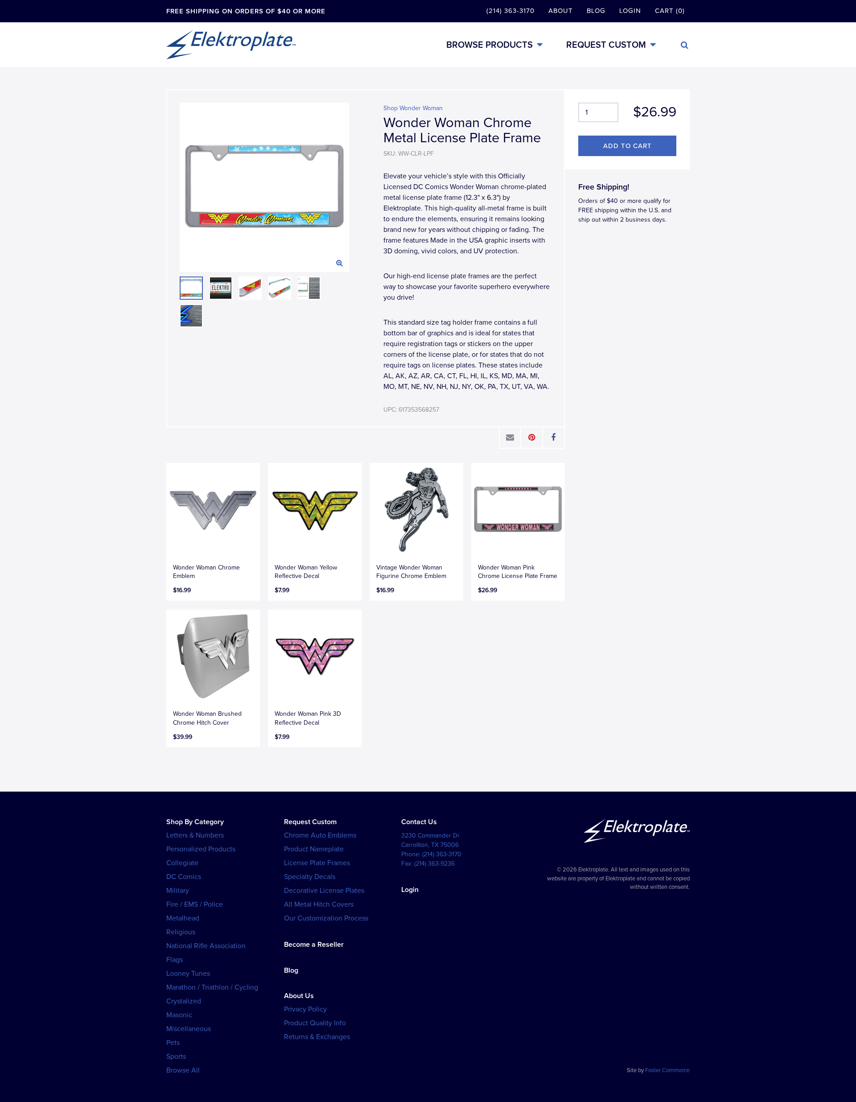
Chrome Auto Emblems (320, 835)
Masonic (179, 1015)
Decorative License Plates (324, 890)
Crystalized (183, 1001)
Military (177, 890)
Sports (176, 1056)
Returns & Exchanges (317, 1036)
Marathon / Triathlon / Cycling (212, 987)
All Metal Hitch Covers (319, 904)
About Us (299, 995)
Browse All (183, 1070)
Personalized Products (200, 849)
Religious (180, 932)
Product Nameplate (314, 849)
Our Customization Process (326, 918)
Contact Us (419, 821)
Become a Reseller (314, 944)
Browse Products (489, 45)
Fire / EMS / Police (194, 904)
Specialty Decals (309, 876)
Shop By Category (195, 821)
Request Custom (606, 45)
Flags (174, 959)
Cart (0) (670, 11)
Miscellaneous (188, 1028)
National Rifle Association (206, 945)
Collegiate (182, 862)
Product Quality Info (315, 1023)
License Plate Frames (317, 862)
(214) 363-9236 (434, 863)
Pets (173, 1042)
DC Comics (183, 876)
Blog (596, 11)
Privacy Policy (305, 1009)
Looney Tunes (188, 973)
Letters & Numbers (195, 835)
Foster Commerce (667, 1070)
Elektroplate (231, 44)
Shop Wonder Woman (413, 108)
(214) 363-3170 (510, 11)
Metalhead (182, 918)
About (560, 11)
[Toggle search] (684, 45)
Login (630, 11)
